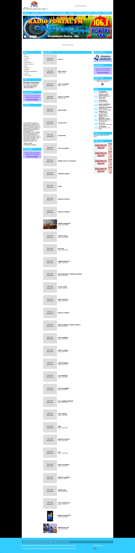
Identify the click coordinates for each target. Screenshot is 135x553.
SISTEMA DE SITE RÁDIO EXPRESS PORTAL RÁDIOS (41, 548)
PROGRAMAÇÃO (39, 542)
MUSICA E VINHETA (32, 85)
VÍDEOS (55, 542)
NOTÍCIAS (31, 542)
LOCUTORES (49, 542)
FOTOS (61, 542)
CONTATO (66, 542)
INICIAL (25, 542)
